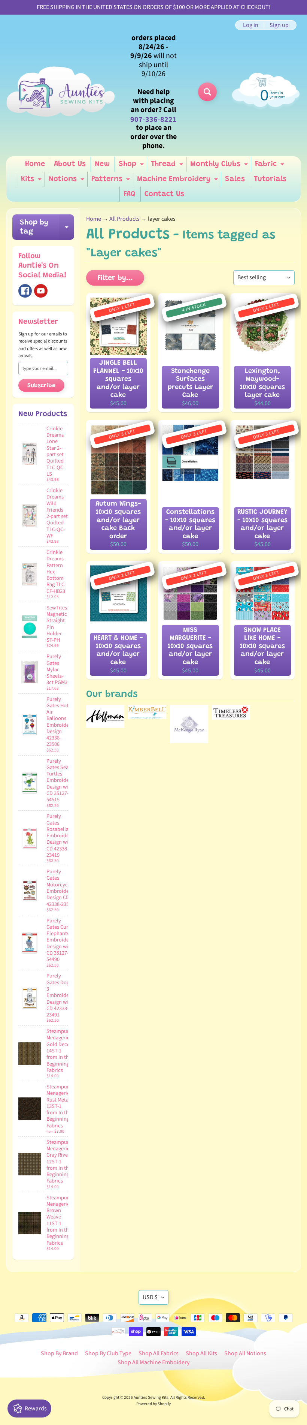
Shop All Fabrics (159, 1353)
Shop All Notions (245, 1353)
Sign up (279, 25)
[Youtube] (41, 291)
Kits (32, 181)
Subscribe (41, 386)
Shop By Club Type (108, 1353)
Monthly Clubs (220, 166)
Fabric (270, 166)
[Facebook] (25, 291)
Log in (250, 25)
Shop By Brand (59, 1353)
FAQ (130, 194)
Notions (67, 181)
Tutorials (270, 179)
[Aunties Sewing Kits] (62, 92)
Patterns (111, 181)
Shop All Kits (201, 1353)
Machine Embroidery (178, 181)
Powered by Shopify (153, 1404)
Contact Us (164, 194)
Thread (168, 166)
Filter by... (115, 278)
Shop (132, 166)
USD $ (150, 1297)
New (102, 164)
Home (35, 164)
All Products (124, 219)
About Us (70, 164)
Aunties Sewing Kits (151, 1397)
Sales (235, 179)
